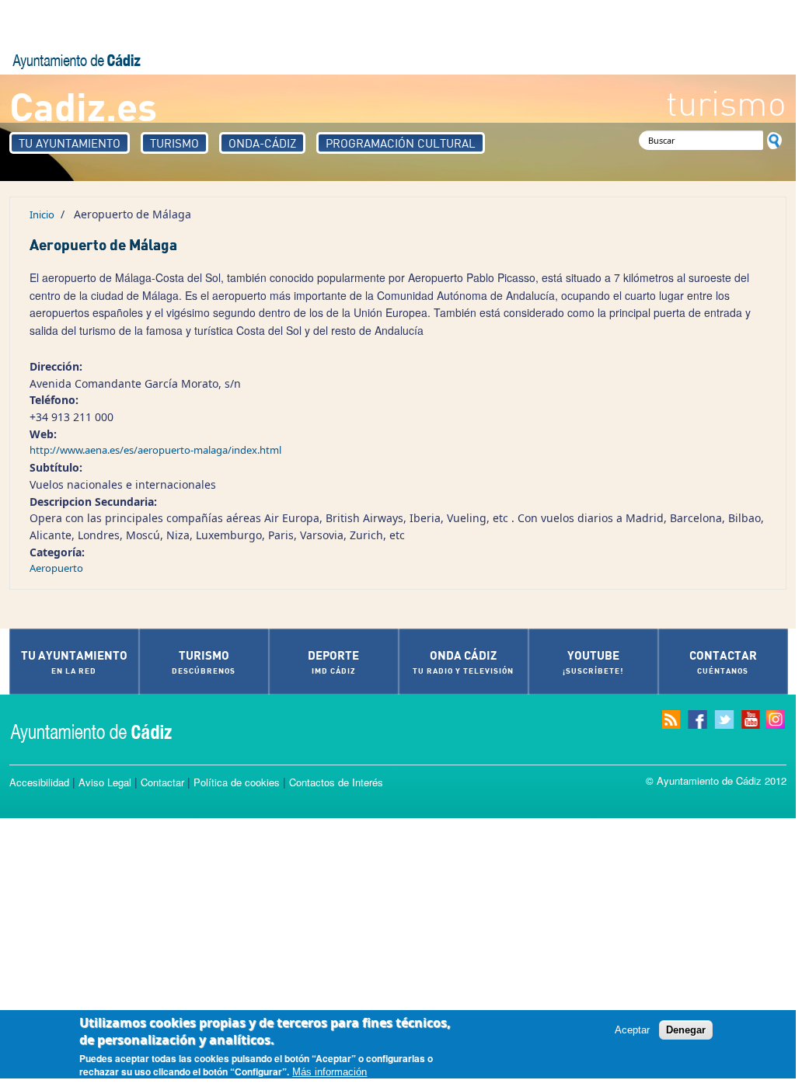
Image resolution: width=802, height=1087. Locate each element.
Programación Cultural (401, 143)
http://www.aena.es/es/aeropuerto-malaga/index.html (155, 450)
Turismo (174, 143)
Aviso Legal (104, 782)
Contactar (162, 782)
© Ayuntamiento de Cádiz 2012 (716, 780)
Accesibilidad (39, 782)
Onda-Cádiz (262, 143)
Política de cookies (237, 782)
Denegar (686, 1030)
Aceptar (632, 1030)
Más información (329, 1072)
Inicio (42, 214)
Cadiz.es (83, 105)
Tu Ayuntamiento (69, 143)
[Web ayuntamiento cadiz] (106, 731)
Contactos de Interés (336, 782)
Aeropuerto (56, 568)
